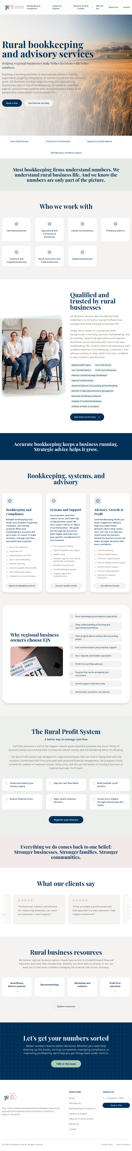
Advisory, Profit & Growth (80, 7)
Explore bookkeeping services (22, 585)
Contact (126, 7)
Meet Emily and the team (85, 417)
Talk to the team (66, 1063)
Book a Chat (116, 1105)
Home (72, 1098)
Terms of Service (123, 1144)
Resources (113, 7)
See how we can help (38, 103)
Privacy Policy (107, 1144)
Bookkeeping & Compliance (33, 7)
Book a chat (12, 103)
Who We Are (99, 7)
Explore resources (66, 1006)
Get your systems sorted (66, 585)
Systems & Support (56, 7)
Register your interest (66, 819)
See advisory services (110, 585)
